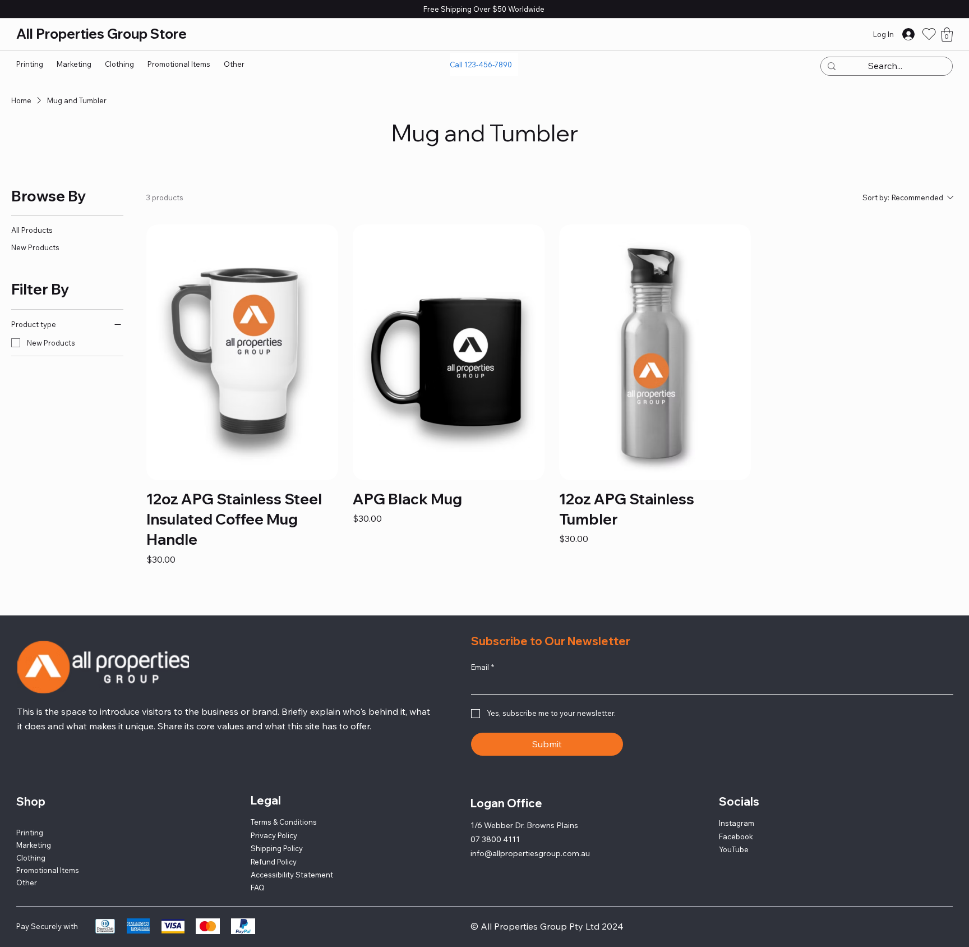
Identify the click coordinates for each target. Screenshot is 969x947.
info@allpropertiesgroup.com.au (530, 840)
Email (482, 653)
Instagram (736, 809)
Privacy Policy (274, 821)
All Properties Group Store (104, 33)
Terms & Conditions (284, 808)
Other (26, 869)
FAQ (258, 874)
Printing (29, 819)
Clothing (30, 844)
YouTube (734, 835)
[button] (947, 34)
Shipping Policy (277, 834)
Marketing (33, 831)
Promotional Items (47, 856)
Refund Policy (274, 848)
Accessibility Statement (292, 861)
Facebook (736, 823)
